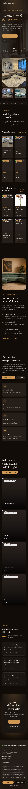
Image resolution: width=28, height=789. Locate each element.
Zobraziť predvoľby (14, 785)
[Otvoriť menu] (24, 2)
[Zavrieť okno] (24, 762)
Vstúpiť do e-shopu (8, 377)
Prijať (8, 782)
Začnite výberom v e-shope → (9, 338)
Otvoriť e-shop (14, 722)
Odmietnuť (20, 782)
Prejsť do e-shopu (8, 36)
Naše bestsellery (8, 41)
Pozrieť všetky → (22, 132)
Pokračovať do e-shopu (10, 472)
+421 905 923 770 (14, 726)
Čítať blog (20, 377)
